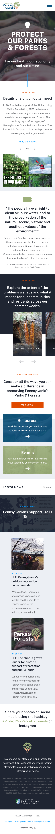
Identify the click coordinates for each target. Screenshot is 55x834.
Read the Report (28, 141)
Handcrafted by (26, 828)
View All (47, 487)
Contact (8, 822)
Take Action (27, 405)
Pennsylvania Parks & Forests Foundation (32, 822)
